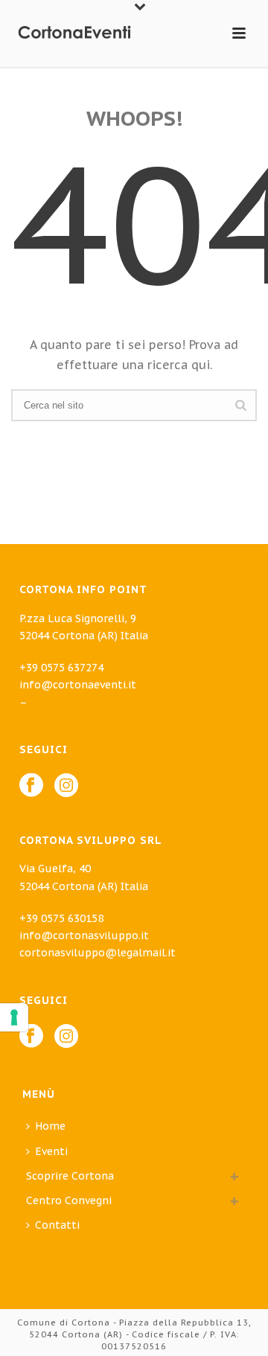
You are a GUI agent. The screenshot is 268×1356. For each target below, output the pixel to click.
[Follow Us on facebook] (31, 786)
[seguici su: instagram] (66, 1036)
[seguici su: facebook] (31, 1036)
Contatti (57, 1225)
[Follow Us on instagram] (66, 786)
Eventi (51, 1151)
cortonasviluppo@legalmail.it (97, 952)
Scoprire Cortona (70, 1176)
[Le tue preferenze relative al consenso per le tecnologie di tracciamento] (14, 1017)
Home (50, 1126)
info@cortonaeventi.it (77, 684)
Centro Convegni (69, 1200)
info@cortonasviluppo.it (84, 935)
